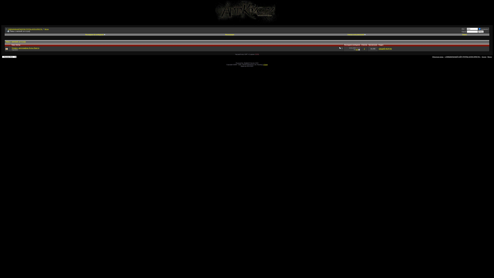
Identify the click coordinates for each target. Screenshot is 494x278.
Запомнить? (485, 29)
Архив (484, 57)
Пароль (464, 31)
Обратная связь (437, 57)
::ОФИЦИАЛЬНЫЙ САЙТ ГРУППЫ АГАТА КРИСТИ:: (462, 57)
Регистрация (229, 34)
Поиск (464, 34)
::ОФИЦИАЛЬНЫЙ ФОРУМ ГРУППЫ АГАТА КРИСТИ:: (25, 29)
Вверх (490, 57)
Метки (47, 29)
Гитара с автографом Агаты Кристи (25, 48)
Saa (357, 49)
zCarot (265, 64)
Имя (463, 29)
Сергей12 (15, 50)
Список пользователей (355, 34)
